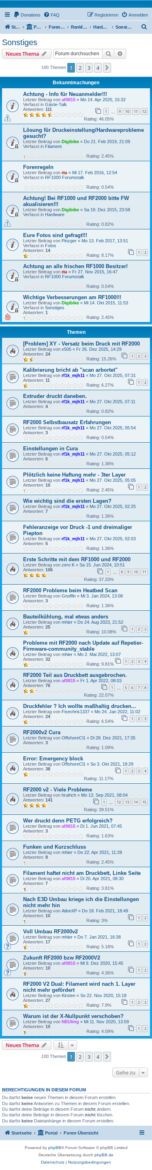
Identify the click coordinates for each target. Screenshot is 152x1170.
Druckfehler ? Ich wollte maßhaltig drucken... (79, 706)
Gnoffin (69, 595)
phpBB (54, 1147)
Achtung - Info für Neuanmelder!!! (65, 94)
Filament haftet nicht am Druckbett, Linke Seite (82, 873)
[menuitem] (27, 15)
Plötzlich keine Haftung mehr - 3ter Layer (74, 475)
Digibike (70, 141)
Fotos (50, 245)
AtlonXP (69, 910)
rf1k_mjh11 (73, 375)
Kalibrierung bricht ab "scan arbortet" (70, 370)
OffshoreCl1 (74, 737)
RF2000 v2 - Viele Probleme (57, 790)
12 (144, 111)
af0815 (68, 99)
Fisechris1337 (76, 711)
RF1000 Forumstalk (64, 177)
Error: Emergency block (53, 759)
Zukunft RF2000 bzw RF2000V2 (61, 958)
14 (136, 802)
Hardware (54, 214)
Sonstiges (19, 42)
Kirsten (68, 995)
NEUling (70, 1021)
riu (64, 172)
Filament (53, 146)
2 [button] (80, 67)
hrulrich (69, 795)
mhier (67, 622)
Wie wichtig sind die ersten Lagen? (67, 501)
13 (127, 802)
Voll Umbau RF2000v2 (50, 932)
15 (144, 802)
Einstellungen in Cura (50, 449)
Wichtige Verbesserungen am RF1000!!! (72, 297)
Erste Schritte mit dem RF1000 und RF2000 (77, 559)
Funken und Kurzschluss (54, 847)
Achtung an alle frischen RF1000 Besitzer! (75, 266)
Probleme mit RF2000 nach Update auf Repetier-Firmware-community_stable (83, 646)
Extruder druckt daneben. (55, 396)
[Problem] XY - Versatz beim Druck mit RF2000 (81, 344)
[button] (107, 68)
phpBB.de (103, 1155)
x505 (66, 349)
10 (127, 111)
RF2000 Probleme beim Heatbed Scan (70, 590)
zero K (68, 564)
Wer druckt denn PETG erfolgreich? (68, 821)
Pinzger (69, 240)
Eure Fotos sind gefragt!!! (55, 235)
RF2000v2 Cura (41, 732)
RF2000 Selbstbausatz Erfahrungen (67, 422)
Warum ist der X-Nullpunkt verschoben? (73, 1016)
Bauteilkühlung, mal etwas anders (65, 617)
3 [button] (89, 67)
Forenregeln (38, 167)
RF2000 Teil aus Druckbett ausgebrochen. (75, 675)
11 (136, 111)
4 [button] (97, 67)
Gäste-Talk (56, 104)
